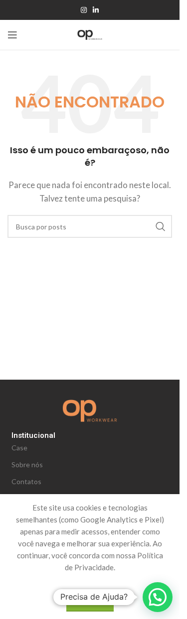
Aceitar (90, 601)
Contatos (26, 481)
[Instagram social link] (84, 10)
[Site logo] (89, 33)
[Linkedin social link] (96, 10)
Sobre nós (27, 464)
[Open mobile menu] (12, 35)
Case (19, 447)
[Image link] (89, 409)
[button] (158, 597)
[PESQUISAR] (160, 226)
